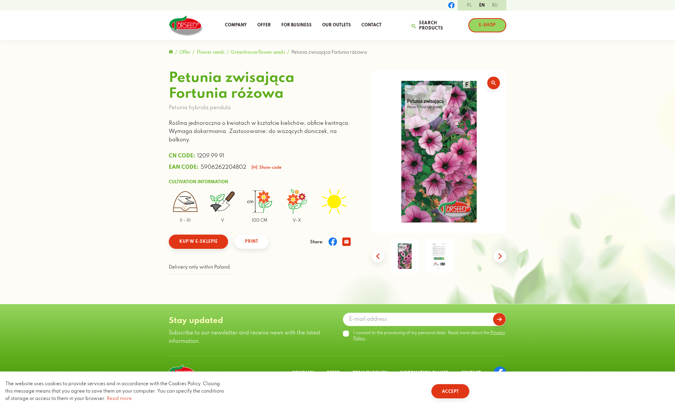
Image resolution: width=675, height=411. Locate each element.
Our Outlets (336, 25)
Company (236, 25)
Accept (450, 392)
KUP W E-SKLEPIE (198, 242)
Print (251, 242)
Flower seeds (211, 52)
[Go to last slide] (378, 256)
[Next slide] (500, 256)
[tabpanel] (439, 151)
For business (296, 25)
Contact (371, 25)
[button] (405, 256)
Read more (119, 398)
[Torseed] (185, 25)
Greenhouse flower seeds (258, 52)
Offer (264, 25)
